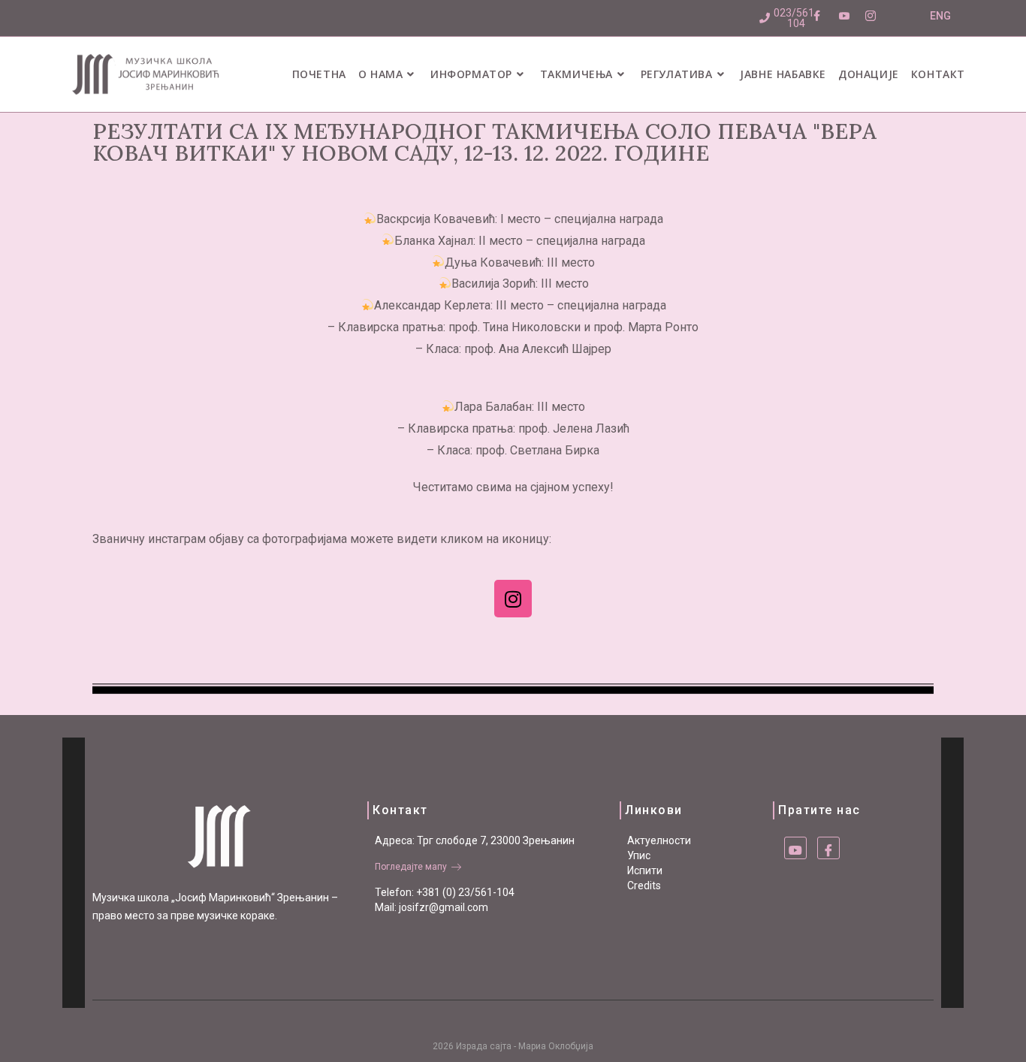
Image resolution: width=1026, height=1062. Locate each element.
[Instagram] (513, 598)
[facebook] (828, 848)
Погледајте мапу (411, 866)
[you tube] (795, 848)
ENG (940, 16)
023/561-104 (796, 18)
